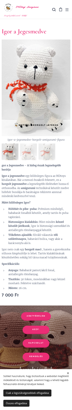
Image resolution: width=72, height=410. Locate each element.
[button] (53, 9)
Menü (67, 9)
